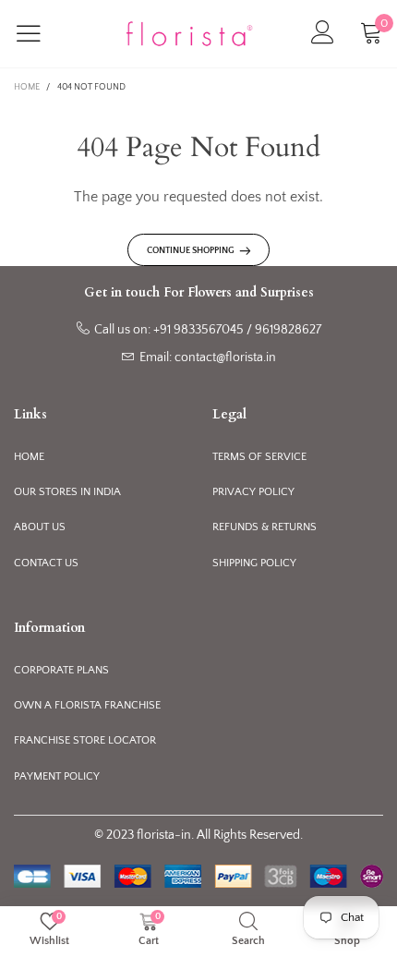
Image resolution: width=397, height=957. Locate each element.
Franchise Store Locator (85, 740)
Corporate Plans (61, 670)
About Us (40, 527)
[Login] (322, 33)
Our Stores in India (67, 492)
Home (29, 457)
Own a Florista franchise (87, 705)
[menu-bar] (40, 33)
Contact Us (46, 563)
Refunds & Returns (264, 527)
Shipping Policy (254, 563)
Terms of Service (259, 457)
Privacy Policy (253, 492)
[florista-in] (189, 34)
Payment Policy (57, 776)
